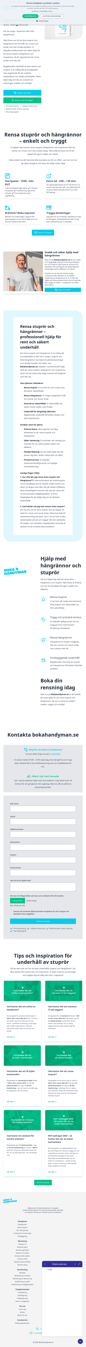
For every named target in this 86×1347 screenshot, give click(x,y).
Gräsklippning (22, 1295)
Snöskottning (22, 1292)
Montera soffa (22, 1259)
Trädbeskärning (22, 1298)
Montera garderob (22, 1250)
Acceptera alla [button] (30, 16)
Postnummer (15, 868)
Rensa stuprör (22, 1227)
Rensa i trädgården (22, 1301)
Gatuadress (15, 842)
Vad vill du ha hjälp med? (20, 880)
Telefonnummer (16, 829)
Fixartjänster (22, 1224)
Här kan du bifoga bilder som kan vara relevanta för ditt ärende (36, 896)
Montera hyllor (22, 1247)
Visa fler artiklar (43, 1182)
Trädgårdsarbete (22, 1289)
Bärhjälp (22, 1273)
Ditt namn (14, 804)
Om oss (22, 1306)
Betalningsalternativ (22, 1323)
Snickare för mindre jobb (22, 1233)
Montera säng (22, 1265)
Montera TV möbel (22, 1253)
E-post (12, 816)
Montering (22, 1241)
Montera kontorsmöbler (22, 1262)
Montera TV (22, 1244)
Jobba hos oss (22, 1315)
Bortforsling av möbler (22, 1276)
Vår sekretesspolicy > (52, 8)
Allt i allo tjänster (22, 1230)
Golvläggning (22, 1236)
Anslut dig (22, 1309)
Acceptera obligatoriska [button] (51, 16)
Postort (13, 855)
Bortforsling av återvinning (22, 1279)
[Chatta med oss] (62, 1299)
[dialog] (43, 12)
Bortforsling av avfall (22, 1282)
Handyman (22, 1221)
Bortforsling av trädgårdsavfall (22, 1284)
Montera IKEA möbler (22, 1256)
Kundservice (22, 1320)
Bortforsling (22, 1269)
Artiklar (22, 1312)
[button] (80, 1341)
